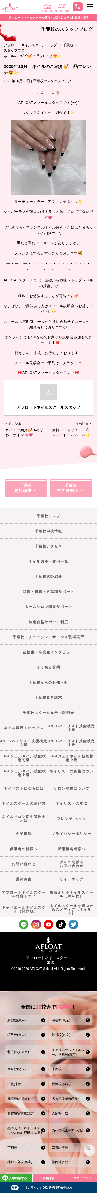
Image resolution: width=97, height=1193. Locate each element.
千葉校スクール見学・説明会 (48, 713)
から (74, 363)
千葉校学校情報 (48, 531)
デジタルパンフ (80, 1178)
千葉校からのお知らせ (48, 682)
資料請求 (48, 1178)
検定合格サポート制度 (48, 622)
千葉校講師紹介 (48, 576)
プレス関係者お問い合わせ (72, 863)
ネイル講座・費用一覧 (48, 561)
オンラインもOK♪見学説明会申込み (42, 1187)
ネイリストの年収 (72, 803)
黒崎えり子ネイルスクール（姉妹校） (72, 894)
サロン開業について (72, 788)
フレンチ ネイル (71, 819)
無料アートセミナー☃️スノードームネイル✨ (71, 432)
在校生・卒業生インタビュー (48, 652)
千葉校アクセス (48, 546)
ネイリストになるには (24, 788)
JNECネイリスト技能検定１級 (71, 742)
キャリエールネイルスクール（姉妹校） (24, 909)
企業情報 (24, 834)
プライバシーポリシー (72, 834)
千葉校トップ (48, 516)
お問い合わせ (24, 864)
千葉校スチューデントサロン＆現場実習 (48, 637)
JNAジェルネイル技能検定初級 (24, 758)
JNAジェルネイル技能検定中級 (71, 758)
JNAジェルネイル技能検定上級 (24, 773)
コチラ (64, 363)
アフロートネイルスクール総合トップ (24, 894)
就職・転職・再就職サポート (48, 592)
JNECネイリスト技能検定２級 (23, 742)
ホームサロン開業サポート (48, 607)
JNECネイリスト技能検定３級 (71, 727)
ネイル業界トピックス (24, 728)
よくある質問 (48, 667)
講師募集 (24, 879)
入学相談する (18, 1178)
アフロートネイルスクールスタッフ (48, 407)
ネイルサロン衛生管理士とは (24, 818)
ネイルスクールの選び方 (24, 803)
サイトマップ (72, 879)
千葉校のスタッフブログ (52, 81)
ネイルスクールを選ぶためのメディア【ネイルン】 (72, 909)
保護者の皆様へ (24, 849)
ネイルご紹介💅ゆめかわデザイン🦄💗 (24, 432)
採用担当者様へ (72, 849)
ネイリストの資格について (72, 773)
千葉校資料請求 (48, 697)
